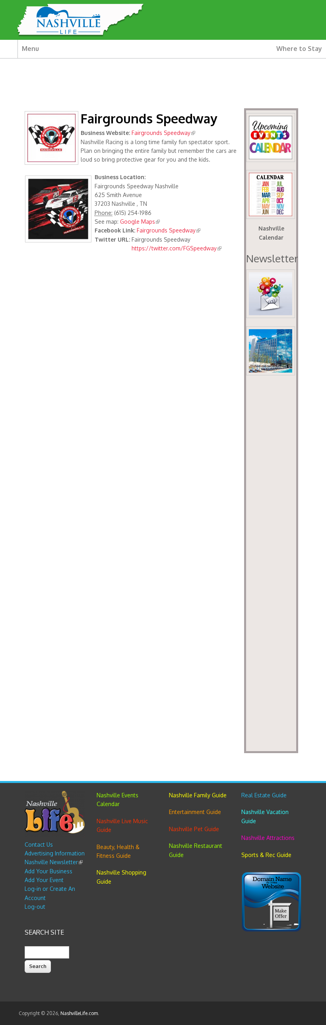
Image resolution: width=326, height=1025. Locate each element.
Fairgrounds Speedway (163, 132)
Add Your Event (44, 880)
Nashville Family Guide (198, 795)
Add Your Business (48, 871)
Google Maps (140, 221)
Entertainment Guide (195, 811)
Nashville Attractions (268, 837)
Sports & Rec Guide (266, 854)
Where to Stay (299, 49)
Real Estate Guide (264, 795)
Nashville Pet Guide (194, 829)
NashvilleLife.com (79, 1013)
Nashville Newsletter (54, 862)
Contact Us (39, 844)
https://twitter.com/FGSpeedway (176, 248)
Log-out (35, 906)
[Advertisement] (271, 566)
